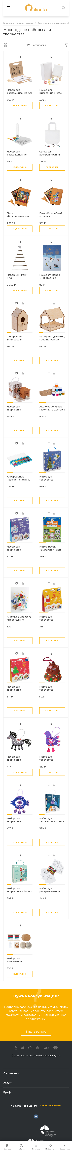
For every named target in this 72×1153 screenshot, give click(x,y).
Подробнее (52, 167)
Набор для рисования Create (50, 91)
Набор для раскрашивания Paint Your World (49, 891)
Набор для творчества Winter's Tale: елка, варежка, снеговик (19, 893)
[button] (9, 332)
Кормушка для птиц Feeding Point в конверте (52, 339)
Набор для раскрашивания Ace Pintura (19, 93)
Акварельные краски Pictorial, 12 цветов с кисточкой (19, 479)
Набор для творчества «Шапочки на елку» (51, 479)
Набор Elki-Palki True (17, 276)
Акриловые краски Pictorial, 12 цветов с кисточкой (52, 409)
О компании (11, 1073)
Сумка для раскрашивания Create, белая (49, 154)
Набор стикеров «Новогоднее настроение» (49, 277)
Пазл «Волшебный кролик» (50, 215)
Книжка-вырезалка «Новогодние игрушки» (19, 619)
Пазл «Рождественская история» (18, 216)
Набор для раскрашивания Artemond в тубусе (18, 154)
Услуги (7, 1082)
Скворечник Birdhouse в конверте (14, 339)
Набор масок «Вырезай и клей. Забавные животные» (50, 551)
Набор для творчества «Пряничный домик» (15, 411)
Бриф (7, 1092)
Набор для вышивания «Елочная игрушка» (19, 961)
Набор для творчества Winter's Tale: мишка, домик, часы (51, 823)
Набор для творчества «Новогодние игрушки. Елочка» (18, 691)
